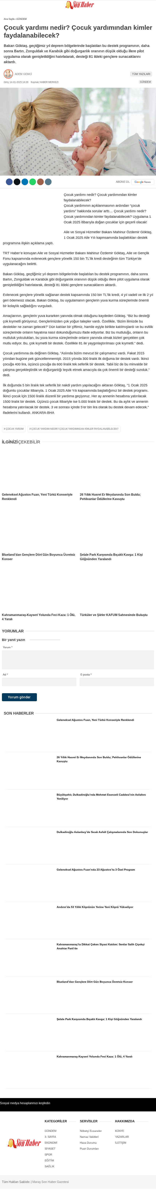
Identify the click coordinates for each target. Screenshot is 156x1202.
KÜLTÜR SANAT (15, 70)
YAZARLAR (12, 85)
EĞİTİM (10, 62)
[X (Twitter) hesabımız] (44, 1196)
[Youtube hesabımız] (87, 1196)
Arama (117, 18)
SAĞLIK (10, 54)
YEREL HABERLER (17, 93)
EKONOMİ (12, 77)
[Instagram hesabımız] (65, 1196)
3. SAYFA (11, 39)
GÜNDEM (11, 31)
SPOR (9, 46)
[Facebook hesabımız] (22, 1196)
